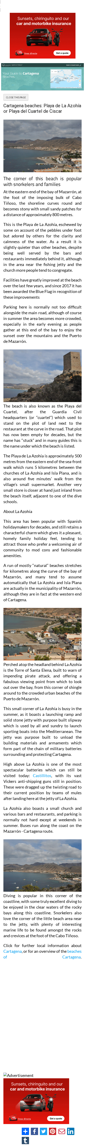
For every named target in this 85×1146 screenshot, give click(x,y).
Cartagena (12, 951)
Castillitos (42, 775)
